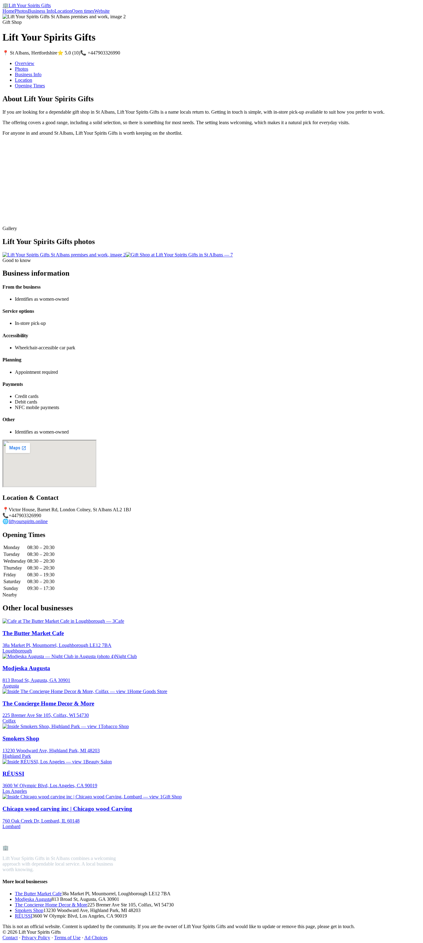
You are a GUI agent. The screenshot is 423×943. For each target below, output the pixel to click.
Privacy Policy (36, 937)
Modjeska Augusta (33, 899)
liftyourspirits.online (28, 521)
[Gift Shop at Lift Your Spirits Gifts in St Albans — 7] (179, 254)
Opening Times (30, 85)
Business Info (41, 11)
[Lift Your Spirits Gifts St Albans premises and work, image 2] (64, 254)
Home (8, 11)
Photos (21, 11)
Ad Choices (95, 937)
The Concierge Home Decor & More (51, 904)
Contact (10, 937)
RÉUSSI (23, 916)
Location (63, 11)
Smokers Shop (29, 910)
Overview (24, 63)
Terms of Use (67, 937)
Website (102, 11)
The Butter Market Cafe (38, 893)
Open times (83, 11)
